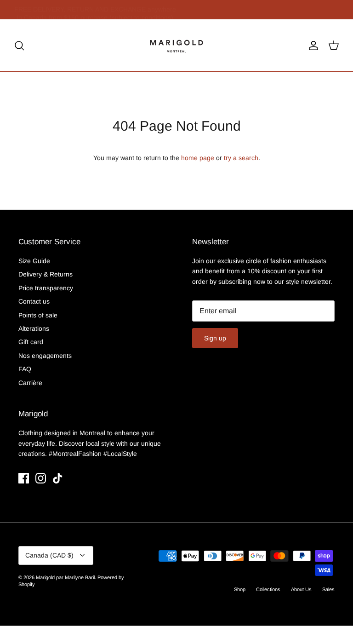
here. (144, 13)
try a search (241, 157)
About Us (301, 589)
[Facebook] (23, 478)
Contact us (34, 301)
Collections (268, 589)
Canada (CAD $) (49, 555)
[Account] (311, 45)
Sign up (215, 338)
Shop (239, 589)
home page (197, 157)
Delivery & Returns (45, 274)
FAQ (24, 369)
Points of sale (37, 315)
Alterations (33, 328)
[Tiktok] (57, 478)
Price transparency (45, 288)
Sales (328, 589)
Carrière (30, 382)
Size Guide (34, 261)
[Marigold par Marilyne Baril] (177, 45)
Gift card (30, 341)
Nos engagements (45, 355)
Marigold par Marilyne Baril (65, 577)
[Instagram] (40, 478)
